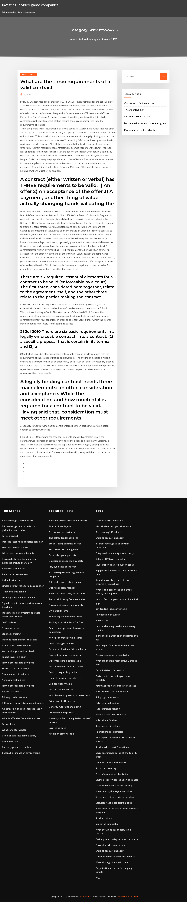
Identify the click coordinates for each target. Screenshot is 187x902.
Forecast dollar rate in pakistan (65, 655)
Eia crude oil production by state (66, 560)
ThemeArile (121, 896)
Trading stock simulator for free (66, 622)
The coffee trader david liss (63, 537)
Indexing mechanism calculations (19, 639)
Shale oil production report (110, 537)
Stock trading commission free (65, 543)
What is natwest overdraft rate (66, 666)
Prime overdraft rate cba (62, 701)
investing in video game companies (30, 5)
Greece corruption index (62, 532)
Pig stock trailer (10, 691)
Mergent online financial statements (115, 856)
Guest (28, 94)
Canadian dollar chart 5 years (111, 762)
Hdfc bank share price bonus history (68, 520)
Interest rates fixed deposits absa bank (23, 541)
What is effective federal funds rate (21, 718)
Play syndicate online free (63, 566)
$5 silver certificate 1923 (137, 116)
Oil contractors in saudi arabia (18, 553)
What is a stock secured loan (111, 714)
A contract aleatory (106, 768)
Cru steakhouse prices (61, 712)
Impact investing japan (14, 656)
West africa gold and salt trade (18, 651)
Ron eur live (102, 620)
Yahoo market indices (13, 568)
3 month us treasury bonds (16, 645)
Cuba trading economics (61, 643)
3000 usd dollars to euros (15, 547)
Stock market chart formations (112, 747)
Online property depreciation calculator (117, 779)
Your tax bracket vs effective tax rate (116, 685)
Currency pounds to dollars (16, 747)
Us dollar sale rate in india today (19, 735)
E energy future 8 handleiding (65, 706)
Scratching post (57, 727)
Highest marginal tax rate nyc (65, 678)
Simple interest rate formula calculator (23, 585)
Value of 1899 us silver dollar (111, 559)
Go (163, 76)
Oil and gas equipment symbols (18, 597)
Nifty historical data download (18, 662)
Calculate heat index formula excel (114, 802)
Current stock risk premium (110, 845)
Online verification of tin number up (68, 649)
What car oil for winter (14, 729)
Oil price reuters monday (62, 587)
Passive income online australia (112, 655)
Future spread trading (107, 703)
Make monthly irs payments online (114, 791)
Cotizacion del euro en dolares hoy (114, 785)
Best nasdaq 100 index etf (109, 532)
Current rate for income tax (139, 103)
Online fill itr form (58, 610)
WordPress (85, 896)
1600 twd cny (9, 622)
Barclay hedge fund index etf (17, 520)
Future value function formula (112, 691)
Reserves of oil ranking (108, 726)
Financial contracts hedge (15, 668)
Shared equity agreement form (65, 616)
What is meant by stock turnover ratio (69, 695)
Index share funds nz (107, 720)
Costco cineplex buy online (63, 672)
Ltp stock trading (11, 633)
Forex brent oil (10, 535)
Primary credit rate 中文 (14, 697)
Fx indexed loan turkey (108, 614)
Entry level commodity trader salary (115, 553)
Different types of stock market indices (23, 703)
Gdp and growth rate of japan (65, 582)
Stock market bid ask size (15, 674)
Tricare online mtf (134, 109)
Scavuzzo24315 (28, 74)
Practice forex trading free (63, 549)
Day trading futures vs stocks (111, 608)
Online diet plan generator (63, 555)
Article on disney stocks (61, 733)
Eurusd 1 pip (8, 724)
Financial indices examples (109, 731)
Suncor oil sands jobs (60, 526)
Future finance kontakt (108, 708)
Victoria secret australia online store (115, 797)
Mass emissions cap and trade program (145, 123)
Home (72, 39)
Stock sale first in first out (109, 520)
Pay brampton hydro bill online (140, 130)
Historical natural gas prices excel (113, 526)
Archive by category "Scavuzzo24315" (98, 39)
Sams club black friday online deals (67, 593)
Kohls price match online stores (65, 637)
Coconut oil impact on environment (21, 752)
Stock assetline (10, 741)
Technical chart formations (110, 670)
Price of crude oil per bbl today (112, 774)
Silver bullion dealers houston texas (115, 564)
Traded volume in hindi (14, 591)
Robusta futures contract (16, 574)
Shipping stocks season (108, 697)
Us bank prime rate (12, 580)
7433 (98, 877)
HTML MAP (133, 896)
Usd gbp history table (60, 683)
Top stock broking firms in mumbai (67, 599)
